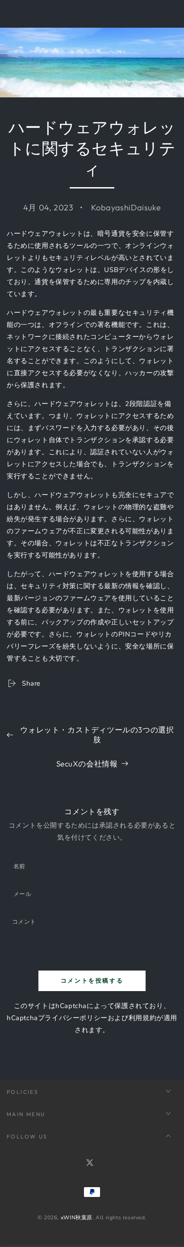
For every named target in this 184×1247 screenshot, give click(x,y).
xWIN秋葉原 (76, 1217)
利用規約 (142, 1017)
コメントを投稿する (92, 980)
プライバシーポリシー (73, 1017)
